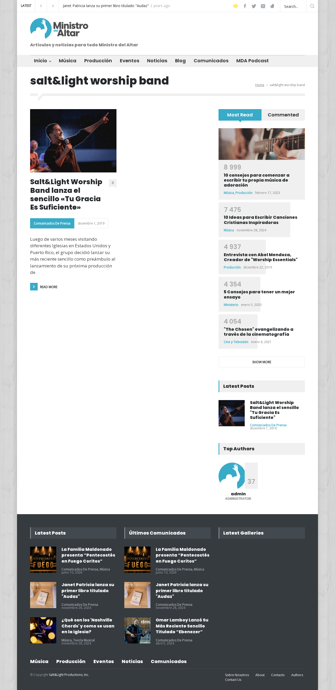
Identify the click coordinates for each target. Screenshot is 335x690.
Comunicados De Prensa (52, 223)
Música (67, 60)
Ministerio (231, 304)
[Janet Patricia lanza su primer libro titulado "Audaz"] (43, 595)
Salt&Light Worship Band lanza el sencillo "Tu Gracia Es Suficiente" (274, 410)
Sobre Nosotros (237, 675)
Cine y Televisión (236, 342)
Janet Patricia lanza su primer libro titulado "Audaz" (106, 6)
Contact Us (233, 679)
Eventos (129, 60)
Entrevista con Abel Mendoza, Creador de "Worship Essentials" (261, 257)
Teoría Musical (84, 640)
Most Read (240, 114)
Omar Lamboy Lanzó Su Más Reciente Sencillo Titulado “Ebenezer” (182, 626)
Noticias (157, 60)
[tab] (240, 116)
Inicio (40, 60)
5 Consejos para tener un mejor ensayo (259, 294)
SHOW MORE (261, 362)
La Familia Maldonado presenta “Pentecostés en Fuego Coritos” (88, 555)
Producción (98, 60)
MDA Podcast (252, 60)
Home (259, 85)
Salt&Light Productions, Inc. (69, 674)
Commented (283, 114)
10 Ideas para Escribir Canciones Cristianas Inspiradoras (260, 219)
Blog (180, 60)
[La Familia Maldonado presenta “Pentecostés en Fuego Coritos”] (43, 560)
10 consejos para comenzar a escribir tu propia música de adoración (256, 180)
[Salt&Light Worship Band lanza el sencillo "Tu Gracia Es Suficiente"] (232, 413)
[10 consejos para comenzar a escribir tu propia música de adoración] (262, 144)
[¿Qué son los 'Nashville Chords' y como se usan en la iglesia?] (43, 630)
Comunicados (211, 60)
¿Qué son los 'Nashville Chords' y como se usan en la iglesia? (88, 626)
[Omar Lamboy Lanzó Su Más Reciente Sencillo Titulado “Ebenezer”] (137, 630)
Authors (297, 675)
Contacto (278, 675)
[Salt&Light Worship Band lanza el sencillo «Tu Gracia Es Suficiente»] (73, 140)
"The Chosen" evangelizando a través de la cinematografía (258, 331)
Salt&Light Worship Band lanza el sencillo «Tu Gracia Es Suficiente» (66, 195)
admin (238, 494)
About (260, 675)
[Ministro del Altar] (59, 32)
